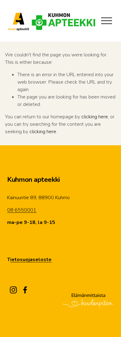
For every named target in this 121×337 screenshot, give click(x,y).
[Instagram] (13, 290)
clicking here (94, 116)
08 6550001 (21, 210)
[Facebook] (25, 290)
